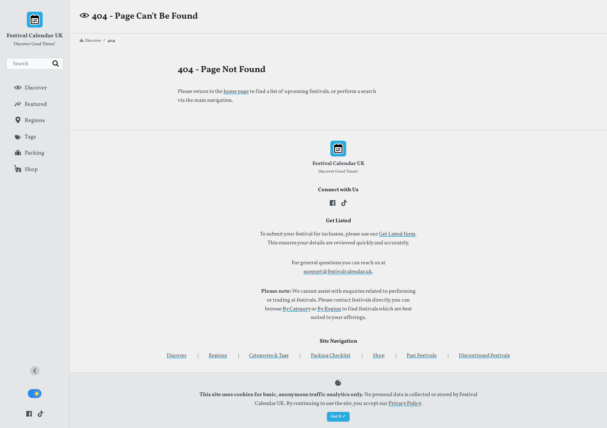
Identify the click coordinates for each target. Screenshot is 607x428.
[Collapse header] (34, 372)
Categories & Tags (269, 355)
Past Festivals (422, 355)
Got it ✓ (338, 416)
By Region (329, 309)
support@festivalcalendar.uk (338, 272)
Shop (378, 355)
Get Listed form (397, 234)
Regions (218, 355)
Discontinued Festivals (484, 355)
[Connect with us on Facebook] (29, 413)
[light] (35, 393)
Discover (93, 41)
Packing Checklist (331, 355)
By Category (296, 309)
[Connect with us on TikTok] (40, 413)
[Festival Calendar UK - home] (35, 21)
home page (236, 91)
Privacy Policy (405, 403)
